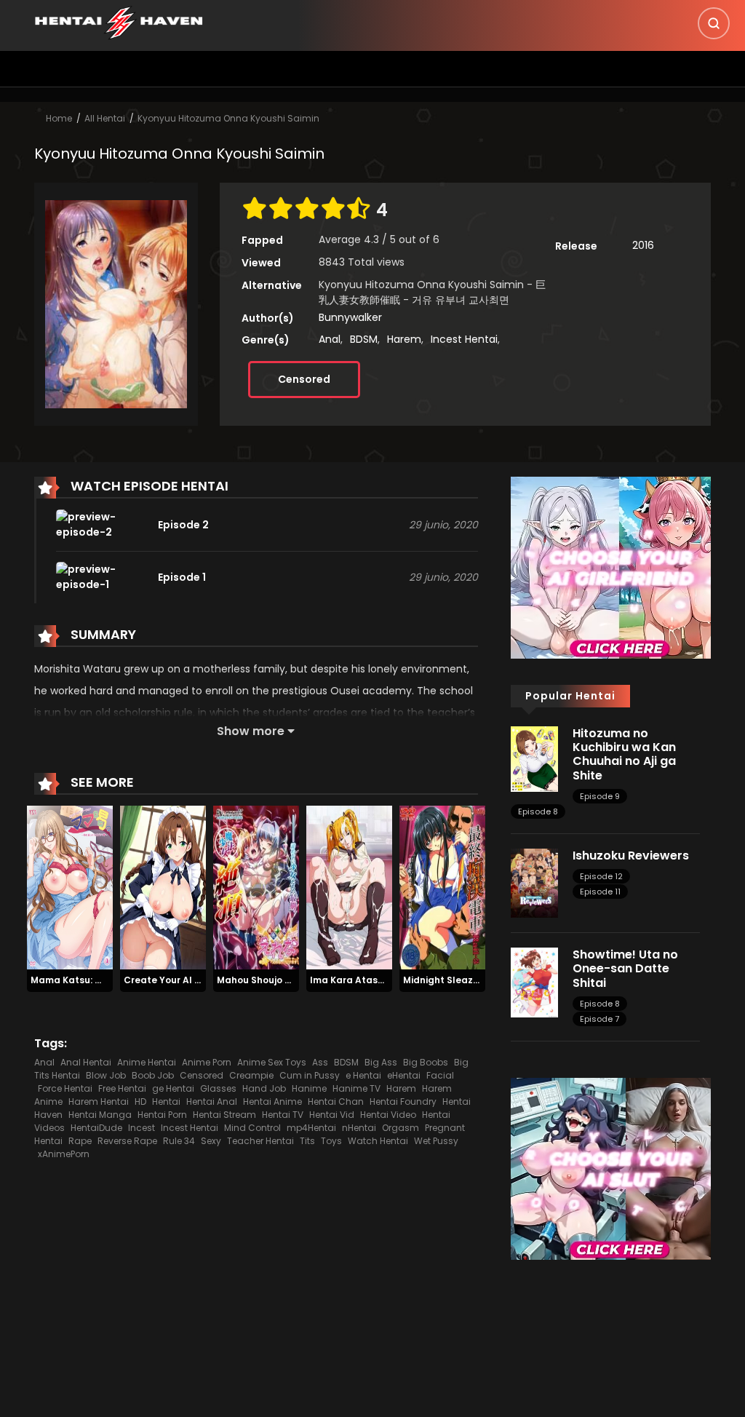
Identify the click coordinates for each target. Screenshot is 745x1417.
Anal (329, 339)
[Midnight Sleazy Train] (442, 887)
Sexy (211, 1141)
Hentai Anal (211, 1101)
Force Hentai (65, 1088)
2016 (643, 245)
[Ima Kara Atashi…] (349, 887)
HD (140, 1101)
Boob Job (153, 1075)
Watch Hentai (378, 1141)
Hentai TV (282, 1114)
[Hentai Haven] (118, 22)
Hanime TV (356, 1088)
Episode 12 (601, 876)
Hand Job (264, 1088)
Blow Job (106, 1075)
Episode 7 (599, 1019)
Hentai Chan (336, 1101)
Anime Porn (206, 1062)
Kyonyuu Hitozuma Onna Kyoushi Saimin (228, 118)
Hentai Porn (162, 1114)
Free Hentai (122, 1088)
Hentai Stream (224, 1114)
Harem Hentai (98, 1101)
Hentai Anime (272, 1101)
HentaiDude (96, 1128)
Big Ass (380, 1062)
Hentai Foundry (403, 1101)
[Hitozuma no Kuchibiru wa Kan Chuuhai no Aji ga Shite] (534, 758)
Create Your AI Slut (168, 980)
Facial (440, 1075)
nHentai (359, 1128)
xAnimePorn (63, 1154)
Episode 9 (600, 796)
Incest (141, 1128)
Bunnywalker (350, 317)
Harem (404, 339)
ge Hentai (173, 1088)
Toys (331, 1141)
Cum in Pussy (309, 1075)
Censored (304, 379)
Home (59, 118)
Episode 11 (600, 891)
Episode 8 (538, 811)
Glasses (218, 1088)
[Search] (714, 23)
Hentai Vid (331, 1114)
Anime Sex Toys (271, 1062)
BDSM (364, 339)
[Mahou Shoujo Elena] (256, 887)
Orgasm (400, 1128)
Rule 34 (179, 1141)
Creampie (251, 1075)
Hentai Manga (100, 1114)
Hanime (309, 1088)
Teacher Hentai (260, 1141)
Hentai (166, 1101)
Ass (320, 1062)
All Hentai (104, 118)
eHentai (404, 1075)
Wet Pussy (436, 1141)
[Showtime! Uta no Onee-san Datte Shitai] (534, 982)
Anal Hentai (85, 1062)
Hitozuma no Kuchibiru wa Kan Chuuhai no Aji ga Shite (624, 754)
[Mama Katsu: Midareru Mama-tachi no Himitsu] (70, 887)
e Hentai (363, 1075)
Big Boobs (425, 1062)
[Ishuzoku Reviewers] (534, 882)
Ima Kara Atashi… (351, 980)
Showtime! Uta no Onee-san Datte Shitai (625, 968)
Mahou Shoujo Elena (264, 980)
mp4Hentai (311, 1128)
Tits (307, 1141)
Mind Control (252, 1128)
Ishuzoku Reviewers (631, 855)
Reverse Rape (127, 1141)
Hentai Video (388, 1114)
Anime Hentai (146, 1062)
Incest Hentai (464, 339)
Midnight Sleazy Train (453, 980)
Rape (80, 1141)
